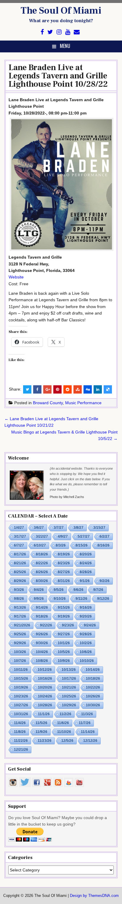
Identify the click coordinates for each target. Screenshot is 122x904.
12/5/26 (67, 741)
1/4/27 (19, 528)
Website (16, 277)
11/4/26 (20, 723)
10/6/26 (86, 652)
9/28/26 (86, 634)
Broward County (48, 402)
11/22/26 (21, 741)
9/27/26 (64, 634)
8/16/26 (103, 545)
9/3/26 (19, 590)
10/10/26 (87, 661)
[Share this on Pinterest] (57, 389)
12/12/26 (90, 741)
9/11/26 (81, 599)
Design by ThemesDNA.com (94, 896)
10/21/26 (69, 687)
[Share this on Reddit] (67, 389)
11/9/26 (41, 732)
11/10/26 (64, 732)
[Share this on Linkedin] (98, 389)
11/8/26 (20, 732)
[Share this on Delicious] (108, 389)
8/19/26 (64, 554)
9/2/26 (104, 581)
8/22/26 (42, 563)
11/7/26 (85, 723)
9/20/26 (86, 616)
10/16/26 (45, 678)
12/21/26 (21, 749)
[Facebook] (42, 32)
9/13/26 (20, 607)
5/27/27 (84, 536)
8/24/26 (86, 563)
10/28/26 (45, 705)
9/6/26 (78, 590)
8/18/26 (42, 554)
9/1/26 (85, 581)
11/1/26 (44, 714)
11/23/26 (45, 741)
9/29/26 (20, 643)
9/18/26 (42, 616)
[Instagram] (59, 32)
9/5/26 (59, 590)
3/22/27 (42, 536)
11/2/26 (65, 714)
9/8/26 (19, 599)
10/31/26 (21, 714)
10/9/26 (64, 661)
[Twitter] (50, 32)
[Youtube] (67, 32)
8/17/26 (20, 554)
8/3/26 (61, 545)
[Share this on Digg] (88, 389)
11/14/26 (88, 732)
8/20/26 (86, 554)
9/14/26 (42, 607)
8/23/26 (64, 563)
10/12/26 (45, 670)
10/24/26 (45, 696)
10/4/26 (42, 652)
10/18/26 (93, 678)
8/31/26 (64, 581)
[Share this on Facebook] (37, 389)
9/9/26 (39, 599)
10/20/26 (45, 687)
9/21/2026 (22, 625)
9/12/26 (103, 599)
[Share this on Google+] (47, 389)
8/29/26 (20, 581)
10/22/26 (93, 687)
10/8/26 (42, 661)
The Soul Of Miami (61, 10)
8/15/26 (82, 545)
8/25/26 (20, 572)
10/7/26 (20, 661)
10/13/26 (69, 670)
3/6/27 (39, 528)
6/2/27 (104, 536)
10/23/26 (21, 696)
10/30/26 (93, 705)
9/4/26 (39, 590)
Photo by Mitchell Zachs (67, 497)
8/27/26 (64, 572)
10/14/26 (93, 670)
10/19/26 (21, 687)
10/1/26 (64, 643)
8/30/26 (42, 581)
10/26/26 (93, 696)
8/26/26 (42, 572)
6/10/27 (40, 545)
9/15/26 (64, 607)
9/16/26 (86, 607)
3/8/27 (78, 528)
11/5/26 (41, 723)
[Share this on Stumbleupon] (77, 389)
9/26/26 (42, 634)
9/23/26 (68, 625)
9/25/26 (20, 634)
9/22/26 (46, 625)
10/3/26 (20, 652)
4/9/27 (63, 536)
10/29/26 (69, 705)
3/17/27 (20, 536)
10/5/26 (64, 652)
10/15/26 (21, 678)
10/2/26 (86, 643)
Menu (65, 45)
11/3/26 (87, 714)
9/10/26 (60, 599)
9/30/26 (42, 643)
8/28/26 (86, 572)
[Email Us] (77, 32)
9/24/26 (90, 625)
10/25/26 (69, 696)
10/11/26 (21, 670)
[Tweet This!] (27, 389)
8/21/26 (20, 563)
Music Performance (83, 402)
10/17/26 (69, 678)
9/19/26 (64, 616)
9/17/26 (20, 616)
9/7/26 (98, 590)
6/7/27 (19, 545)
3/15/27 (99, 528)
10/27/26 (21, 705)
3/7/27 (59, 528)
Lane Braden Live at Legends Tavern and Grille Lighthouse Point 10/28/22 (58, 75)
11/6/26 (63, 723)
